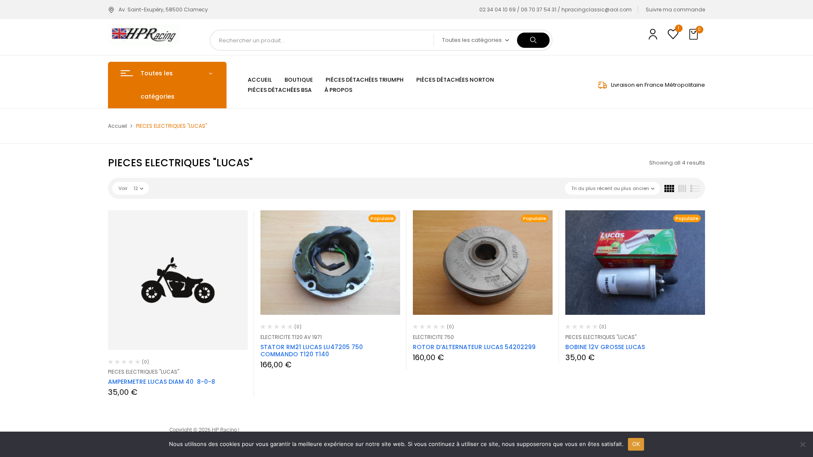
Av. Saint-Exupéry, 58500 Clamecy (163, 9)
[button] (694, 34)
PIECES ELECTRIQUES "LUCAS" (143, 371)
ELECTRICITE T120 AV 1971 (291, 337)
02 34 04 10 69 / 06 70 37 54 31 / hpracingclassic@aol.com (555, 9)
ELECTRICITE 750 (433, 337)
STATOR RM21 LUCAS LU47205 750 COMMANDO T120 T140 (311, 350)
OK (636, 443)
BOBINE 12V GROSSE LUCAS (605, 347)
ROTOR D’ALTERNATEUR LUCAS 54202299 (474, 347)
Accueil (117, 125)
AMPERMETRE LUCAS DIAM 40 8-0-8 (161, 381)
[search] (533, 40)
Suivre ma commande (675, 9)
